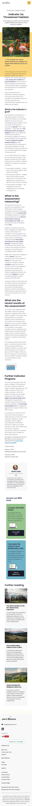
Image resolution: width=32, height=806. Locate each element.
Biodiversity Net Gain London (10, 787)
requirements (11, 701)
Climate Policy (5, 779)
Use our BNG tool (16, 533)
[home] (5, 2)
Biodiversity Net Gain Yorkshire (10, 789)
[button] (29, 3)
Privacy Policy (5, 775)
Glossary (4, 764)
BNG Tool (4, 750)
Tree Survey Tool (6, 752)
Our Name (4, 772)
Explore (3, 754)
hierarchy (15, 692)
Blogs (3, 762)
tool (21, 515)
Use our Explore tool (16, 573)
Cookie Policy (5, 777)
